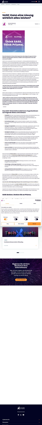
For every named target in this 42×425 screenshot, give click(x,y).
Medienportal (14, 4)
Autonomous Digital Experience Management (22, 155)
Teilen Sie (36, 24)
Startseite (3, 4)
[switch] (15, 219)
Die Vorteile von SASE (7, 68)
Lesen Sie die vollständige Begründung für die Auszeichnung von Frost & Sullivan (19, 181)
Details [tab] (21, 203)
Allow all (34, 223)
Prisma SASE (13, 153)
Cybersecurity (6, 419)
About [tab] (35, 203)
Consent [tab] (7, 203)
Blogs (18, 4)
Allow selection (21, 223)
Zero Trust (25, 94)
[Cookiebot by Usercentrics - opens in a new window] (36, 200)
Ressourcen (8, 4)
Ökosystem (5, 422)
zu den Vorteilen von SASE (21, 184)
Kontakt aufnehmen (21, 279)
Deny (8, 223)
